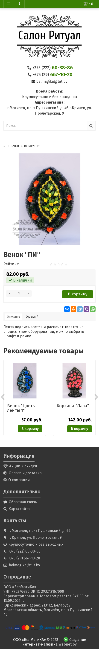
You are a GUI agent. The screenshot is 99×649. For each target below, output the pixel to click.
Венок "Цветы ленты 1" (21, 408)
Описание (13, 316)
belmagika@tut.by (51, 81)
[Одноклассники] (73, 309)
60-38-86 (52, 68)
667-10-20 (53, 75)
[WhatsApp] (93, 309)
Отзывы (32, 316)
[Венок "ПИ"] (49, 199)
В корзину (77, 294)
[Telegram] (80, 309)
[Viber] (86, 309)
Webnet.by (67, 644)
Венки (15, 146)
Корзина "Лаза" (73, 405)
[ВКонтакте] (67, 309)
